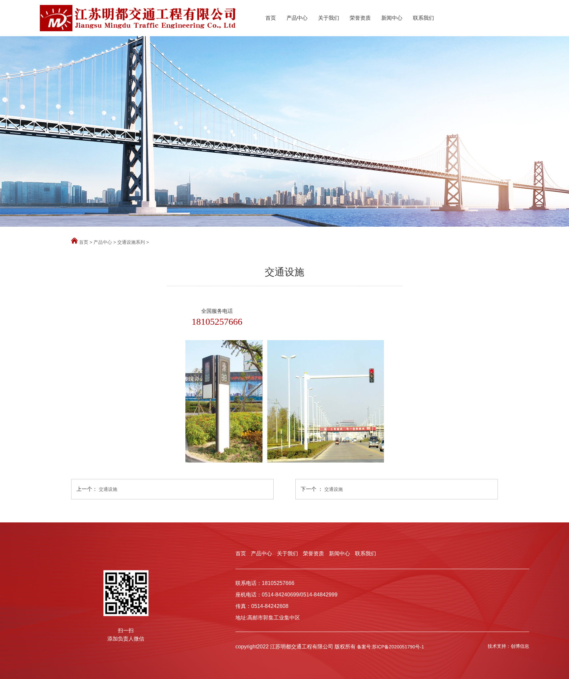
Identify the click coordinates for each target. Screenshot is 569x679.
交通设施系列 (131, 242)
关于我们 (328, 18)
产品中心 (297, 18)
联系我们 (423, 18)
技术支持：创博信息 (508, 646)
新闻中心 (391, 18)
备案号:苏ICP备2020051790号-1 (390, 646)
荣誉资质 (360, 18)
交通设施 (108, 489)
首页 (270, 18)
